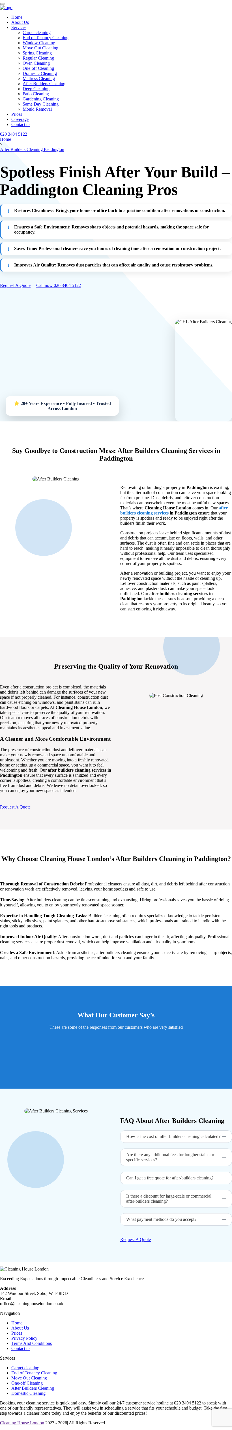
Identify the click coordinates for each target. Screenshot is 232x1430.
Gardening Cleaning (41, 98)
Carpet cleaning (37, 32)
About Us (20, 22)
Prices (16, 114)
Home (16, 17)
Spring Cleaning (37, 53)
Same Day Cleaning (41, 104)
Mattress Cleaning (39, 78)
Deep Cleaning (36, 88)
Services (18, 27)
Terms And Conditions (31, 1343)
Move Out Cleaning (40, 47)
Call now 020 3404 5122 (58, 285)
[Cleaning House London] (6, 7)
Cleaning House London (22, 1422)
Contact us (20, 124)
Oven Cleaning (36, 63)
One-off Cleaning (38, 68)
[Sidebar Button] (2, 4)
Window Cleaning (39, 42)
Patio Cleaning (36, 93)
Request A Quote (15, 285)
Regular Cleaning (38, 58)
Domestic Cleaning (40, 73)
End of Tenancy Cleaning (45, 37)
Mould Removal (37, 109)
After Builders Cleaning (44, 83)
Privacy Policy (24, 1338)
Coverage (20, 119)
